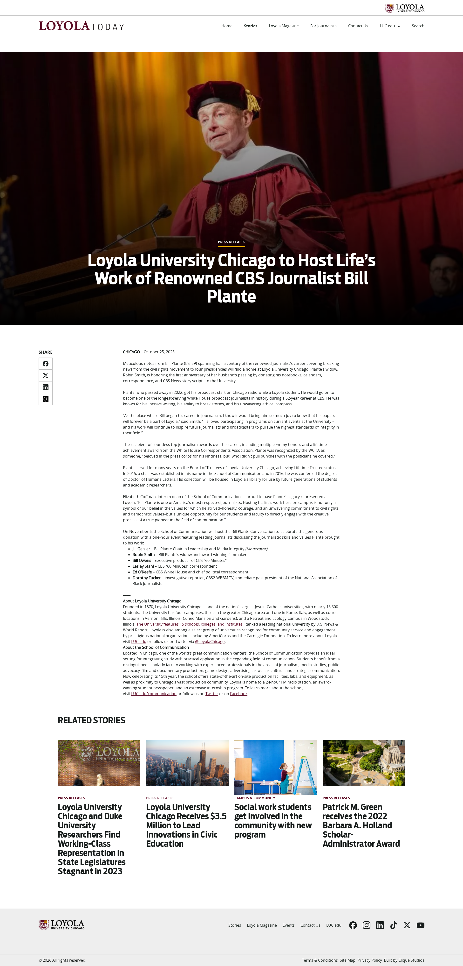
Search (418, 25)
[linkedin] (45, 387)
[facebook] (45, 364)
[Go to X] (407, 925)
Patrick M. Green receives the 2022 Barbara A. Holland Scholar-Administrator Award (361, 825)
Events (289, 925)
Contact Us (358, 25)
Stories (250, 25)
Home (226, 25)
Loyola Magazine (284, 25)
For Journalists (323, 25)
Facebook (238, 693)
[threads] (45, 399)
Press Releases (231, 242)
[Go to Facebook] (353, 925)
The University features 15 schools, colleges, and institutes (189, 624)
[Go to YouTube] (420, 925)
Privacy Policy (369, 960)
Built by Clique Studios (404, 960)
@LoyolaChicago (210, 641)
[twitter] (45, 375)
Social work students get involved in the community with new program (273, 820)
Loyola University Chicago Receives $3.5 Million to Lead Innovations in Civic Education (186, 825)
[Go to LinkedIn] (380, 925)
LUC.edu (387, 25)
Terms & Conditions (320, 960)
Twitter (211, 693)
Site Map (347, 960)
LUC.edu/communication (154, 693)
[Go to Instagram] (366, 925)
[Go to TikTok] (393, 925)
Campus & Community (254, 798)
